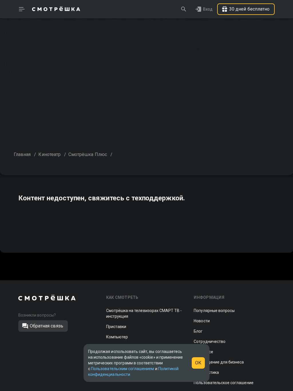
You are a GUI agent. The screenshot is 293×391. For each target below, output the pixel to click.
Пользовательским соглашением (122, 368)
